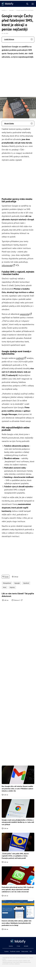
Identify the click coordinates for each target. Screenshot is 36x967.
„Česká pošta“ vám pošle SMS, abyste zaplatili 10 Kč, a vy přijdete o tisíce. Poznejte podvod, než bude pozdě (15, 856)
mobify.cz (4, 10)
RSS (31, 951)
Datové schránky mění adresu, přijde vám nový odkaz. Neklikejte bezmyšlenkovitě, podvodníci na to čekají (16, 923)
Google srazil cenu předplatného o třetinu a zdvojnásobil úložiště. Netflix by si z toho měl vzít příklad (18, 822)
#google (17, 583)
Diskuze (17, 600)
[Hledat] (27, 4)
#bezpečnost (7, 583)
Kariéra (11, 946)
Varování (11, 10)
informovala (7, 265)
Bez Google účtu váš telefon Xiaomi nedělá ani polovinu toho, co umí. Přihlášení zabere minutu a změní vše (17, 788)
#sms (4, 587)
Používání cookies (15, 951)
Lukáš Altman (9, 39)
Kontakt (26, 946)
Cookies (6, 951)
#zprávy (12, 587)
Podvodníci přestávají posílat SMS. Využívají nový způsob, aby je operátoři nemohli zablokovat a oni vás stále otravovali (18, 889)
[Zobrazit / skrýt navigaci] (32, 4)
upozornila (24, 314)
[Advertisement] (18, 77)
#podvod (26, 583)
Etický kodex (25, 951)
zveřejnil (20, 358)
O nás (18, 946)
